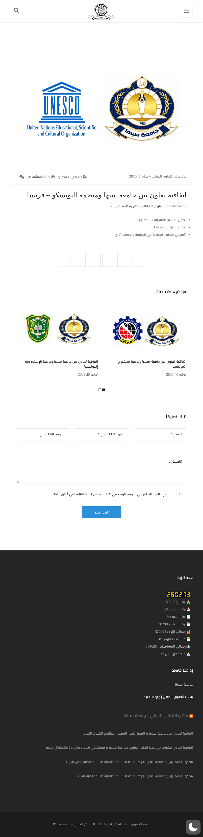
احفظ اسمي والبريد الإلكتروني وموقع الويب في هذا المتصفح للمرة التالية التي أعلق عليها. (116, 494)
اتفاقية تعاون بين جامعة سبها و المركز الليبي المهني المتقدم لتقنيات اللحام (138, 734)
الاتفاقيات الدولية (70, 177)
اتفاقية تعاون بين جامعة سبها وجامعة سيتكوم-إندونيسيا (151, 364)
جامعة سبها (183, 685)
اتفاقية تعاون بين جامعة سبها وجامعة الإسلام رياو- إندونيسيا (61, 364)
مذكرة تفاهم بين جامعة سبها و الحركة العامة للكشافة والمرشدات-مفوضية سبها (135, 776)
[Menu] (186, 11)
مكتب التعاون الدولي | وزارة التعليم (168, 697)
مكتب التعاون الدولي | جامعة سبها (156, 716)
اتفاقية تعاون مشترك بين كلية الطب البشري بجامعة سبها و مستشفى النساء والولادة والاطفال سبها (119, 748)
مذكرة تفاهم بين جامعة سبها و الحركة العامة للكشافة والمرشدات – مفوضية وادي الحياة (129, 762)
